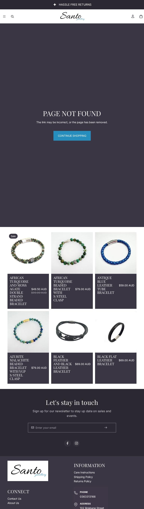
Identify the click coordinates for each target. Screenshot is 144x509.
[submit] (109, 427)
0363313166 (88, 496)
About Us (13, 503)
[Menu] (4, 16)
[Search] (12, 16)
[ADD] (43, 268)
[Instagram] (76, 443)
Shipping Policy (83, 476)
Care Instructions (84, 472)
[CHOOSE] (43, 346)
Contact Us (14, 498)
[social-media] (67, 443)
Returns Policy (82, 481)
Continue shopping (72, 135)
